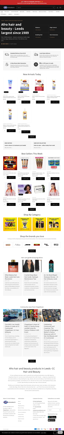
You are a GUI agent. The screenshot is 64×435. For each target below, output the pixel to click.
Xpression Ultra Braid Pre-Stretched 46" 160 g (9, 199)
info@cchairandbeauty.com (39, 410)
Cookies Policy (21, 416)
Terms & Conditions (22, 412)
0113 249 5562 (38, 406)
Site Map (20, 420)
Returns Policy (21, 407)
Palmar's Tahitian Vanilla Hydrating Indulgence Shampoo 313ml (53, 97)
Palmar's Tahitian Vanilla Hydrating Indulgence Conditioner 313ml (9, 126)
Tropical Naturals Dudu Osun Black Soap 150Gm (38, 199)
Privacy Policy (21, 414)
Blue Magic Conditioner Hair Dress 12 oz (53, 174)
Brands (19, 403)
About (19, 401)
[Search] (53, 7)
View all (32, 136)
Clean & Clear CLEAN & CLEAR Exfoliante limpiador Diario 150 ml (9, 97)
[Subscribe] (59, 410)
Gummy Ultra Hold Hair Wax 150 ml (9, 173)
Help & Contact (21, 418)
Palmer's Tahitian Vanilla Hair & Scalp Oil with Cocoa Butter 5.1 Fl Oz (24, 126)
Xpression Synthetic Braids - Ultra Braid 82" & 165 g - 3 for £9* (38, 174)
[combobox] (36, 7)
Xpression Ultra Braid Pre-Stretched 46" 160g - (53, 199)
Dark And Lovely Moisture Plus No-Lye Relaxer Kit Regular (24, 199)
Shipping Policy (21, 405)
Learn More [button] (43, 432)
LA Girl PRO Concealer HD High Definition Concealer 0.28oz (23, 174)
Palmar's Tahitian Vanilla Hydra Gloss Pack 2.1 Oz (23, 97)
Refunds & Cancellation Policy (24, 410)
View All (32, 250)
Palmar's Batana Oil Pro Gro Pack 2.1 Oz (38, 97)
